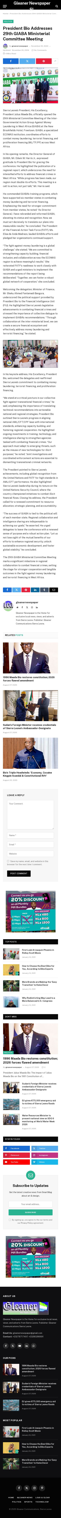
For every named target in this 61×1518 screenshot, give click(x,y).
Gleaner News (25, 1498)
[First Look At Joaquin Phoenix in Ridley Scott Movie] (11, 953)
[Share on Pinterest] (44, 61)
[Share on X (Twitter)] (27, 61)
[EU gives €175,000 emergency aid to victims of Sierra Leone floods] (11, 1104)
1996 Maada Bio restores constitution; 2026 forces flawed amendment (38, 1368)
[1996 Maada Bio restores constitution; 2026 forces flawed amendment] (30, 657)
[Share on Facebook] (11, 61)
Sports (28, 1502)
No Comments (40, 50)
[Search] (56, 6)
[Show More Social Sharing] (55, 61)
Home (5, 14)
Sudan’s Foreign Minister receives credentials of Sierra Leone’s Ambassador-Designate (39, 1087)
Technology (42, 1502)
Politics (8, 21)
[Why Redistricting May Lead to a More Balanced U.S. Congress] (11, 1001)
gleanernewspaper (20, 46)
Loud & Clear (43, 1498)
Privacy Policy (27, 1223)
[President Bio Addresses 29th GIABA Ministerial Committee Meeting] (30, 86)
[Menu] (5, 6)
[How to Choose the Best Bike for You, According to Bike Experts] (11, 969)
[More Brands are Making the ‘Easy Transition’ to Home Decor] (11, 985)
